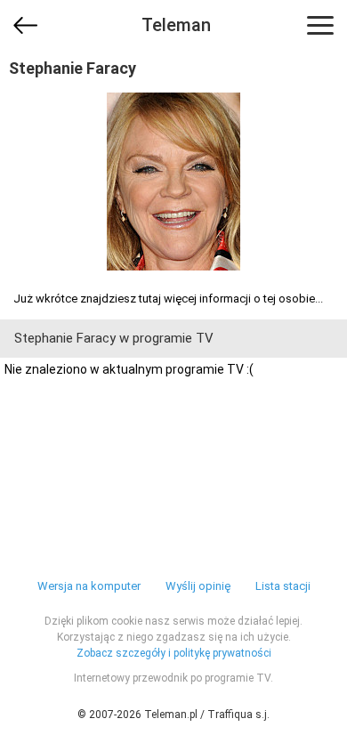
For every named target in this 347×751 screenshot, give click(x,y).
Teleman (176, 25)
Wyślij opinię (197, 586)
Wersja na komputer (89, 586)
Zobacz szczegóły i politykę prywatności (174, 653)
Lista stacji (283, 586)
